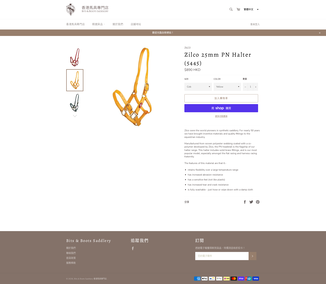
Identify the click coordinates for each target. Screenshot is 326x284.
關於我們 (118, 24)
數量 (245, 79)
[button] (251, 9)
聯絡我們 (71, 253)
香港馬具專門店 (75, 24)
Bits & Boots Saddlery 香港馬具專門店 (90, 279)
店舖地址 (136, 24)
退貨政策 (71, 258)
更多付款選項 (221, 116)
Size (186, 79)
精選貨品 (98, 24)
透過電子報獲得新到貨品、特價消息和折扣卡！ (220, 248)
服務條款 (71, 263)
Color (217, 79)
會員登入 (255, 24)
